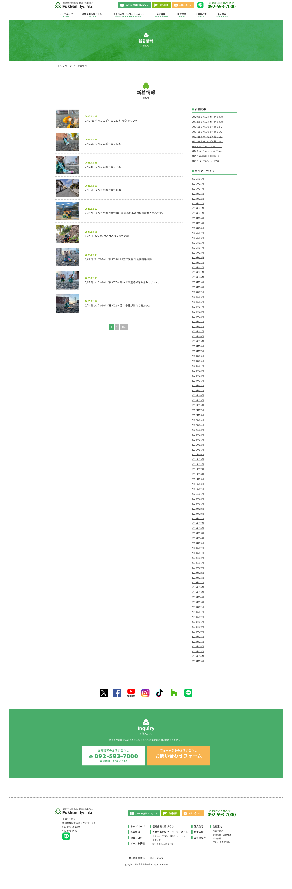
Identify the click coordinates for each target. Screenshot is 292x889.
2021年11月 (198, 449)
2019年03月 (198, 602)
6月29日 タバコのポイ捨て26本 (207, 116)
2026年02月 (198, 198)
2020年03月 (198, 542)
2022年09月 (198, 400)
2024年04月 (198, 306)
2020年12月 (198, 498)
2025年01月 (198, 262)
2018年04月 (198, 656)
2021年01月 (198, 493)
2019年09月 (198, 572)
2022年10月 (198, 395)
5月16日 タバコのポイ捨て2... (207, 126)
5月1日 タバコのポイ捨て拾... (207, 161)
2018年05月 (198, 651)
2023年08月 (198, 346)
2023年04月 (198, 365)
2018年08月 (198, 636)
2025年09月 (198, 223)
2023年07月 (198, 351)
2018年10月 (198, 626)
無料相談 (164, 5)
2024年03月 (198, 311)
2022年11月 (198, 390)
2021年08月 (198, 464)
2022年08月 (198, 405)
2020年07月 (198, 523)
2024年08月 (198, 287)
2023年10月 (198, 336)
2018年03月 (198, 661)
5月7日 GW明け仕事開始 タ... (206, 156)
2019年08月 (198, 577)
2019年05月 (198, 592)
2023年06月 (198, 355)
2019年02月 (198, 606)
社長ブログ (136, 837)
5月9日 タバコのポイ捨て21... (207, 146)
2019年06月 (198, 587)
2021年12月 (198, 444)
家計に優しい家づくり (162, 843)
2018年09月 (198, 631)
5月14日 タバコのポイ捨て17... (207, 131)
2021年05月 (198, 479)
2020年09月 (198, 513)
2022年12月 (198, 385)
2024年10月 (198, 277)
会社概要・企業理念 (222, 834)
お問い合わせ (185, 5)
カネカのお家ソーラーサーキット (170, 832)
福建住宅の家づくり (92, 15)
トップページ (66, 15)
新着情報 (135, 832)
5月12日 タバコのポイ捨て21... (207, 141)
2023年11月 (198, 331)
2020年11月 (198, 503)
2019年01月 (198, 611)
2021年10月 (198, 454)
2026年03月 (198, 193)
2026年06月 (198, 178)
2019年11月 (198, 562)
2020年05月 (198, 533)
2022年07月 (198, 410)
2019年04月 (198, 597)
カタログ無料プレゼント (137, 5)
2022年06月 (198, 415)
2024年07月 (198, 291)
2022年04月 (198, 424)
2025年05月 (198, 242)
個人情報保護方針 (138, 858)
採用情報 (217, 838)
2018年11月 (198, 621)
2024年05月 (198, 301)
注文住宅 (161, 15)
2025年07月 (198, 232)
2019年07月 (198, 582)
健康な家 (156, 840)
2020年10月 (198, 508)
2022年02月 (198, 434)
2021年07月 (198, 469)
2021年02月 (198, 488)
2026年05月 (198, 183)
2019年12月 (198, 557)
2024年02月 (198, 316)
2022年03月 (198, 429)
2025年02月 (198, 257)
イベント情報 (137, 843)
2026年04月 (198, 188)
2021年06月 (198, 474)
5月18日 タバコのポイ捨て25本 (207, 121)
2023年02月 (198, 375)
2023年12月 (198, 326)
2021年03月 (198, 483)
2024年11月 (198, 272)
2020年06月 (198, 528)
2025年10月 (198, 218)
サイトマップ (156, 858)
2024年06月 (198, 296)
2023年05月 (198, 360)
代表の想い (218, 830)
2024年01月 (198, 321)
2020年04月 (198, 538)
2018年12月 (198, 616)
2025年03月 (198, 252)
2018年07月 (198, 641)
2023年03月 (198, 370)
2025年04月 (198, 247)
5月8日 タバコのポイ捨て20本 (207, 151)
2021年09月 (198, 459)
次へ (124, 327)
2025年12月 (198, 208)
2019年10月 (198, 567)
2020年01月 (198, 552)
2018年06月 (198, 646)
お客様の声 (201, 15)
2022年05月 (198, 419)
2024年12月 (198, 267)
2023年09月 (198, 341)
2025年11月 (198, 213)
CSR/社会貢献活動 (221, 842)
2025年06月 (198, 237)
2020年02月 (198, 547)
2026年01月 (198, 203)
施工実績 (181, 15)
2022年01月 (198, 439)
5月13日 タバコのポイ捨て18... (207, 136)
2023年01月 (198, 380)
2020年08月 (198, 518)
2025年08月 (198, 227)
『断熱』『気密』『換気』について (169, 836)
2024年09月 (198, 282)
